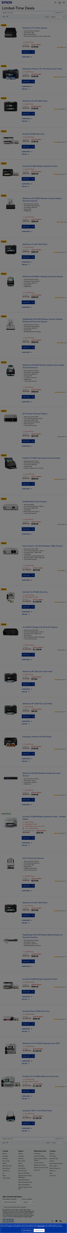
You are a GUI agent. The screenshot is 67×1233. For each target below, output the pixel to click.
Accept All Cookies (39, 1230)
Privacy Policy (41, 1226)
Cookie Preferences (27, 1230)
